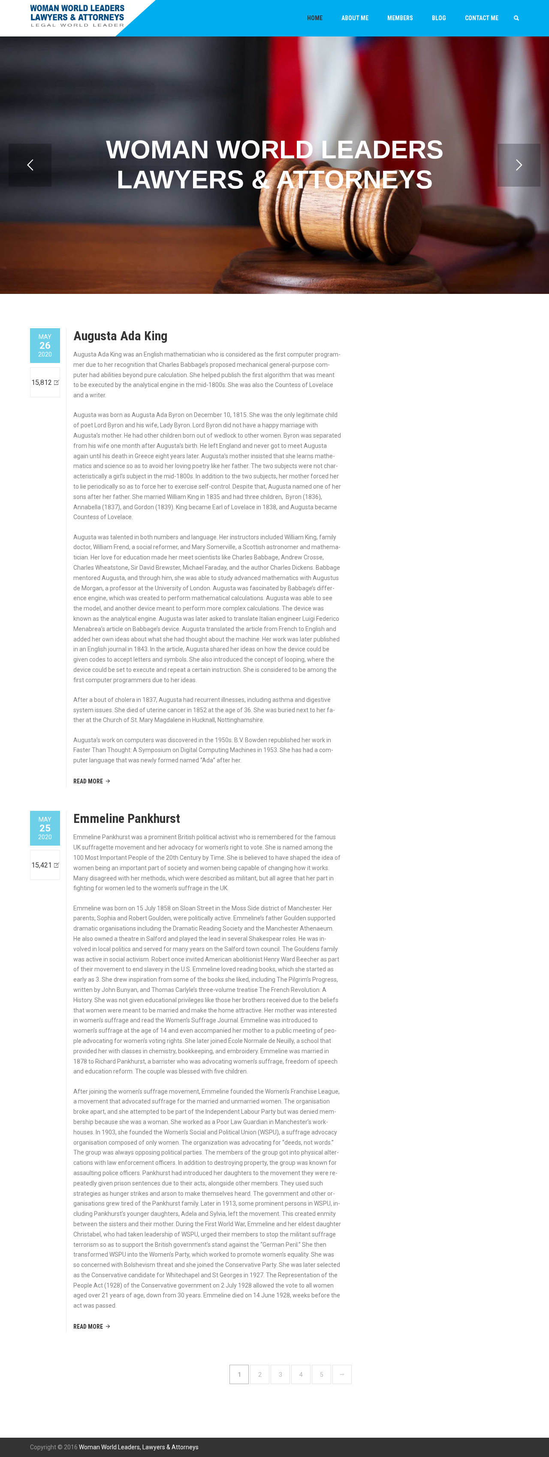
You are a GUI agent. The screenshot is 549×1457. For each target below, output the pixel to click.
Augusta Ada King (120, 335)
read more (88, 781)
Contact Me (481, 18)
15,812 (41, 382)
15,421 (41, 865)
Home (315, 18)
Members (400, 18)
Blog (439, 18)
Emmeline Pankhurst (126, 818)
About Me (354, 18)
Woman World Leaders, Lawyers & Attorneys (139, 1447)
